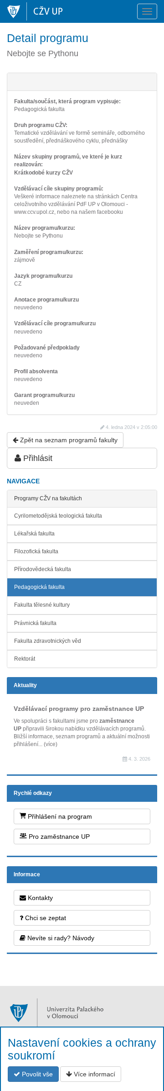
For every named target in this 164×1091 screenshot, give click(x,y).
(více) (50, 744)
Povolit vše (36, 1074)
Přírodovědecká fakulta (42, 569)
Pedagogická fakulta (39, 587)
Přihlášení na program (59, 816)
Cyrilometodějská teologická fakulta (58, 516)
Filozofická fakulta (36, 551)
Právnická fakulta (35, 623)
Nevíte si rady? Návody (60, 938)
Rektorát (24, 659)
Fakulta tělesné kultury (42, 605)
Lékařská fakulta (34, 533)
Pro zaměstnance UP (58, 836)
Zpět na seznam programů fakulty (68, 440)
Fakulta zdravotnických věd (47, 641)
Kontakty (39, 897)
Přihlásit (36, 458)
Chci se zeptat (44, 918)
